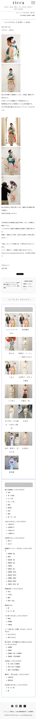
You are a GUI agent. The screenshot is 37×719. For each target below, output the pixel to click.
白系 (9, 511)
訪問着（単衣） (12, 572)
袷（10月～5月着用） (14, 664)
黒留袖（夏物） (12, 581)
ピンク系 (10, 498)
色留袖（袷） (12, 560)
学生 (9, 591)
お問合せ (11, 711)
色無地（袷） (12, 569)
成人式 (11, 30)
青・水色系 (11, 495)
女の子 (10, 544)
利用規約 (30, 711)
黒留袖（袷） (12, 563)
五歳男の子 (11, 527)
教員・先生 (11, 601)
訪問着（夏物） (12, 578)
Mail (16, 7)
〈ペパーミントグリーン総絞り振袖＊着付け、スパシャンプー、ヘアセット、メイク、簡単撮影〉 (11, 285)
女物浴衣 (10, 677)
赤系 (9, 492)
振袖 (9, 557)
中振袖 (10, 566)
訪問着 (10, 621)
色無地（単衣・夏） (14, 584)
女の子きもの (12, 634)
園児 (9, 598)
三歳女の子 (11, 530)
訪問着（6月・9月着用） (15, 653)
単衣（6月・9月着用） (14, 667)
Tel (20, 7)
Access (24, 7)
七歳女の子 (11, 524)
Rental (30, 7)
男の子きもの (12, 637)
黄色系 (10, 508)
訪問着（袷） (12, 554)
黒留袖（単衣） (12, 575)
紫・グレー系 (12, 517)
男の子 (10, 541)
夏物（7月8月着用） (14, 670)
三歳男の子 (11, 533)
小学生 (10, 594)
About (11, 7)
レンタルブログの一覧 (14, 309)
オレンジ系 (11, 502)
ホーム (5, 711)
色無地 (10, 650)
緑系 (9, 505)
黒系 (9, 514)
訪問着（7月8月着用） (14, 656)
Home (6, 7)
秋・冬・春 (11, 611)
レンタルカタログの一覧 (15, 484)
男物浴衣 (10, 680)
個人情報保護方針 (21, 711)
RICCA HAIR (18, 9)
